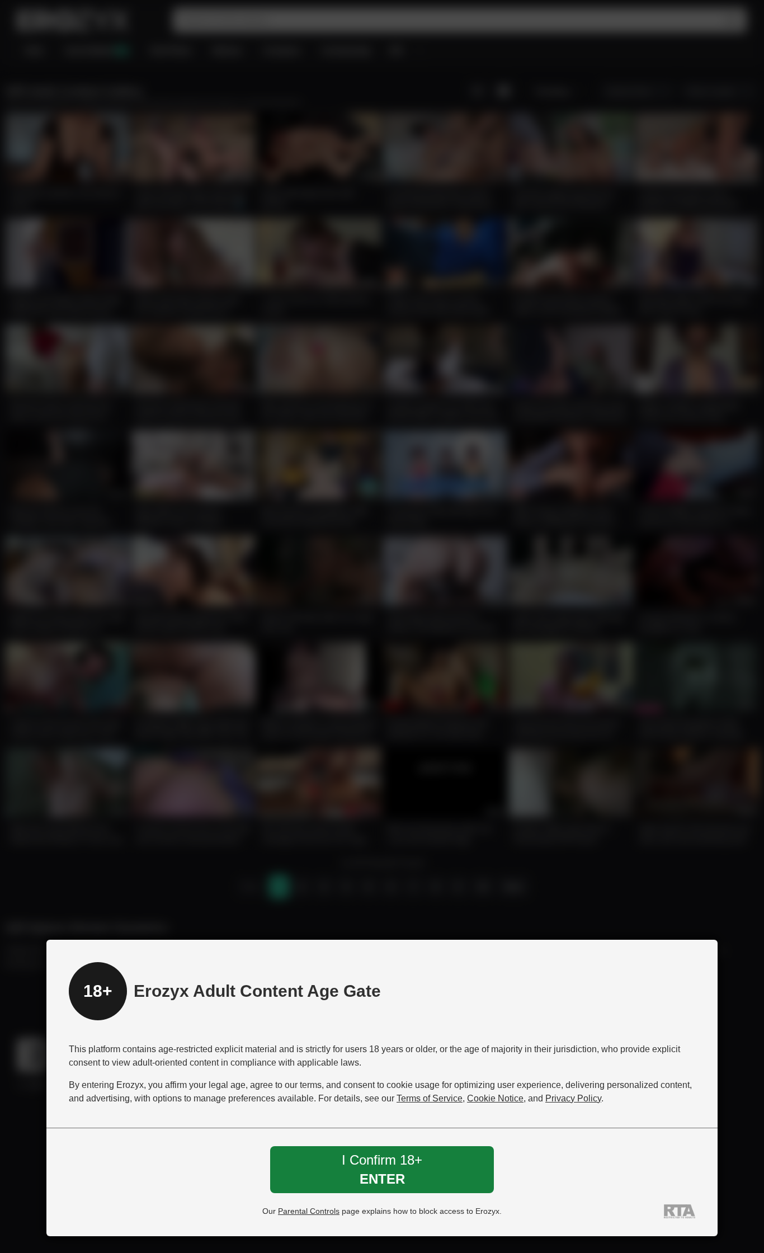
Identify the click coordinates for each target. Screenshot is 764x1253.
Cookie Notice (495, 1098)
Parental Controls (308, 1211)
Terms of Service (430, 1098)
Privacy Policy (573, 1098)
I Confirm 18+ (382, 1169)
